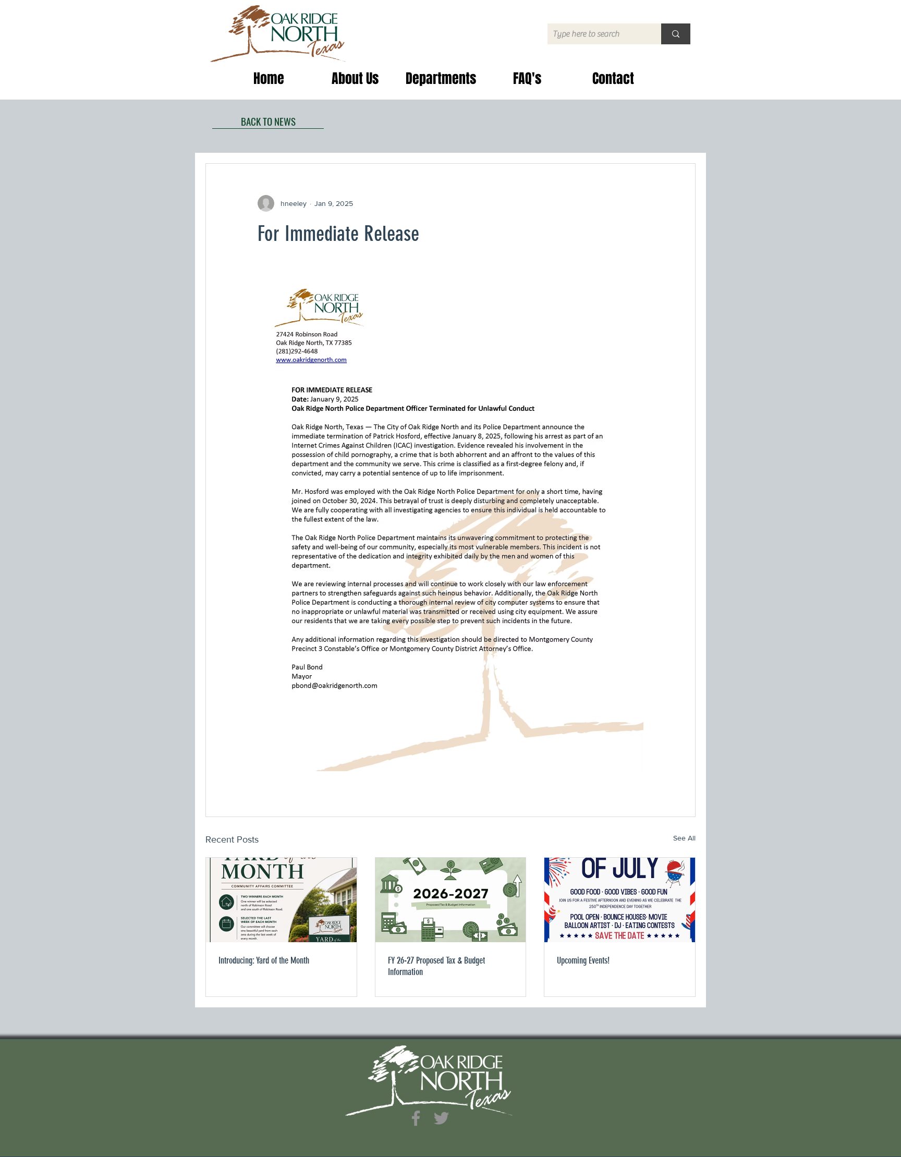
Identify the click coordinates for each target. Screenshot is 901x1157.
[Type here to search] (675, 33)
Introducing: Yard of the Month (263, 960)
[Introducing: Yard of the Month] (281, 900)
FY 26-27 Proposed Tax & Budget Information (436, 966)
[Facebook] (416, 1118)
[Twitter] (441, 1118)
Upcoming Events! (583, 960)
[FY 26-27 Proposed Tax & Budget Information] (450, 900)
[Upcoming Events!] (619, 900)
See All (684, 838)
